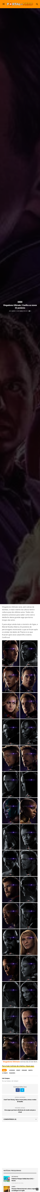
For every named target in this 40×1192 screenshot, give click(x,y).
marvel (30, 1070)
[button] (11, 653)
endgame (24, 1070)
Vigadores (12, 1073)
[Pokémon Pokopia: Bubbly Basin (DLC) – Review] (7, 1179)
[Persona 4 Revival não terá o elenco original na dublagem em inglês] (7, 1189)
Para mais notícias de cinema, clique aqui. (18, 1066)
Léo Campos (12, 311)
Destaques (15, 1176)
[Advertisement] (20, 1145)
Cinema (20, 302)
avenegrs (12, 1070)
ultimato (5, 1073)
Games (13, 1186)
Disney (18, 1070)
